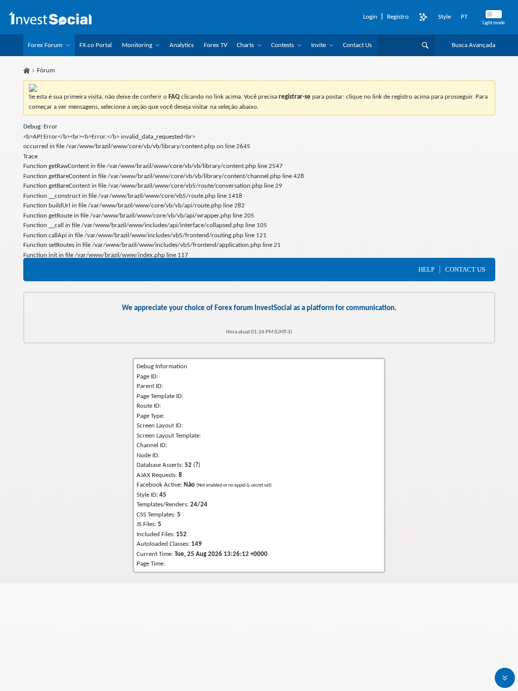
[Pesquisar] (425, 45)
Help (426, 269)
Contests (282, 45)
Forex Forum (45, 45)
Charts (245, 45)
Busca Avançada (473, 45)
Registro (398, 17)
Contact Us (357, 45)
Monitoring (137, 45)
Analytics (181, 45)
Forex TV (215, 45)
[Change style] (423, 17)
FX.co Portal (95, 45)
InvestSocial (273, 308)
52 (188, 465)
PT (464, 17)
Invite (318, 45)
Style (444, 17)
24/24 (198, 504)
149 (196, 544)
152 (181, 534)
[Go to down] (505, 678)
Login (370, 17)
